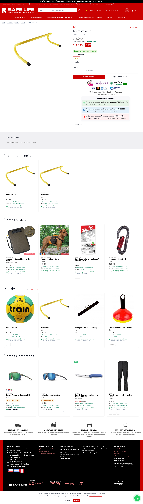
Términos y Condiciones (120, 451)
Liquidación (91, 10)
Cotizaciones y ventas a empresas (123, 456)
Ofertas (99, 10)
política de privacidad (95, 496)
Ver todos (34, 289)
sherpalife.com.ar (18, 4)
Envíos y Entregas (44, 451)
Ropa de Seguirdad (36, 17)
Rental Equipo (122, 17)
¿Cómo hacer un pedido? (46, 449)
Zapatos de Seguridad (53, 17)
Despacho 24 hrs (113, 10)
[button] (37, 49)
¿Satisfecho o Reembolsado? (47, 453)
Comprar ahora (88, 77)
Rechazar (67, 500)
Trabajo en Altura (19, 17)
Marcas (105, 10)
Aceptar (76, 500)
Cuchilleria (99, 17)
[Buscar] (79, 10)
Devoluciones (117, 453)
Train (74, 27)
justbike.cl (6, 4)
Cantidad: (76, 67)
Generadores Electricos (84, 17)
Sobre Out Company (119, 449)
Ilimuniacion (68, 17)
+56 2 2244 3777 (96, 4)
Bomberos (110, 17)
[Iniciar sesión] (127, 10)
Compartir (135, 27)
